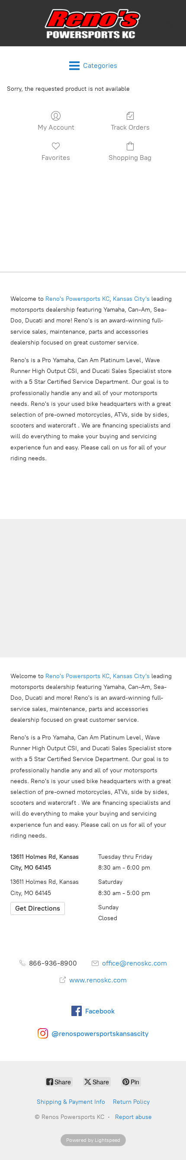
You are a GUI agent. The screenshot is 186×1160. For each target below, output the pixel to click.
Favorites (56, 157)
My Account (56, 127)
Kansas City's (131, 299)
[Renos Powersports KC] (92, 23)
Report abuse (133, 1117)
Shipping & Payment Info (71, 1102)
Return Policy (131, 1102)
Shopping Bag (130, 157)
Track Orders (130, 127)
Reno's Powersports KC (77, 299)
